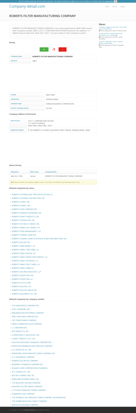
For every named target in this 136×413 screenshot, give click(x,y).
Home (107, 7)
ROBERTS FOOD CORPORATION (24, 209)
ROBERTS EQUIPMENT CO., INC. (24, 294)
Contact (122, 7)
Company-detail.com (27, 6)
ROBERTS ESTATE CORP (21, 283)
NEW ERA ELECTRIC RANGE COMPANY (27, 386)
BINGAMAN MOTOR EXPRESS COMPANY (28, 313)
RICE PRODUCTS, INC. (20, 331)
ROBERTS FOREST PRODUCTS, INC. (26, 216)
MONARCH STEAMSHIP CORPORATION (27, 364)
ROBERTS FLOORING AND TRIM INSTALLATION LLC (32, 194)
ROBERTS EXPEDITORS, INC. (23, 275)
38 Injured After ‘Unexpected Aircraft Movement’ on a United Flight (110, 34)
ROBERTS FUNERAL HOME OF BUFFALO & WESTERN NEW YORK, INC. (39, 238)
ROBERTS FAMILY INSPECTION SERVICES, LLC (30, 257)
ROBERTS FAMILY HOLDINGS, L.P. (25, 260)
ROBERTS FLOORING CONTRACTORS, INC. (28, 198)
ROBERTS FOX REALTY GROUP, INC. (26, 224)
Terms (114, 7)
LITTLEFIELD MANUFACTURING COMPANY (29, 390)
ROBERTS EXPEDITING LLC (22, 279)
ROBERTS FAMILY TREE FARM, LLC (25, 249)
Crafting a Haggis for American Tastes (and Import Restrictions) (113, 28)
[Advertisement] (69, 79)
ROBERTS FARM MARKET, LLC (24, 246)
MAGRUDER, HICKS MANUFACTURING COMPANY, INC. (33, 353)
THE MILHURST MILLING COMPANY (26, 383)
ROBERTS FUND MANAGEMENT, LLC (26, 231)
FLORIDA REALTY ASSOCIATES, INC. (26, 335)
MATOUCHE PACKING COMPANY (25, 405)
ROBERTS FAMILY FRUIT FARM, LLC (26, 264)
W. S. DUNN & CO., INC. (21, 372)
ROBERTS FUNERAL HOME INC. (24, 235)
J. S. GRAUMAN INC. (19, 327)
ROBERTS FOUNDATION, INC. (23, 220)
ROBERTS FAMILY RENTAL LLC (24, 253)
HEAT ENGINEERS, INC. (21, 309)
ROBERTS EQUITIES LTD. (21, 286)
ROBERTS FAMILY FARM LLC (23, 268)
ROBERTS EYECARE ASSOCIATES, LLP (26, 272)
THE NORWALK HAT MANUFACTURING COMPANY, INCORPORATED (39, 397)
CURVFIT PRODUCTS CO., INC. (24, 338)
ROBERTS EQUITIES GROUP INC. (24, 290)
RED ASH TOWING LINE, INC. (23, 375)
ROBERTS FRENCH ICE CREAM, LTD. (26, 227)
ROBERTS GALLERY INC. (21, 242)
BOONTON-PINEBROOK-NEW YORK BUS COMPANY (32, 346)
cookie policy (109, 1)
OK (115, 1)
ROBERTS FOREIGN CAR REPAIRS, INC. (27, 213)
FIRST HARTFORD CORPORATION (25, 316)
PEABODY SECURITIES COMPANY (25, 361)
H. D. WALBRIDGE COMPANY (23, 357)
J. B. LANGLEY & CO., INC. (22, 349)
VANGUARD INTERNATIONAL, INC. (25, 379)
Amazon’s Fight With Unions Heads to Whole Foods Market (111, 42)
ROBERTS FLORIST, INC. (21, 205)
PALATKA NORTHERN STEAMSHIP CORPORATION (31, 342)
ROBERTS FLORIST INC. (21, 202)
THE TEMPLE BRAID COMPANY (24, 320)
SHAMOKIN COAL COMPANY (23, 394)
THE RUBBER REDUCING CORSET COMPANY (29, 401)
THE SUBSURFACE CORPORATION (25, 305)
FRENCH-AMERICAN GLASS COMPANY (27, 324)
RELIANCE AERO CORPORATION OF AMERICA (30, 368)
